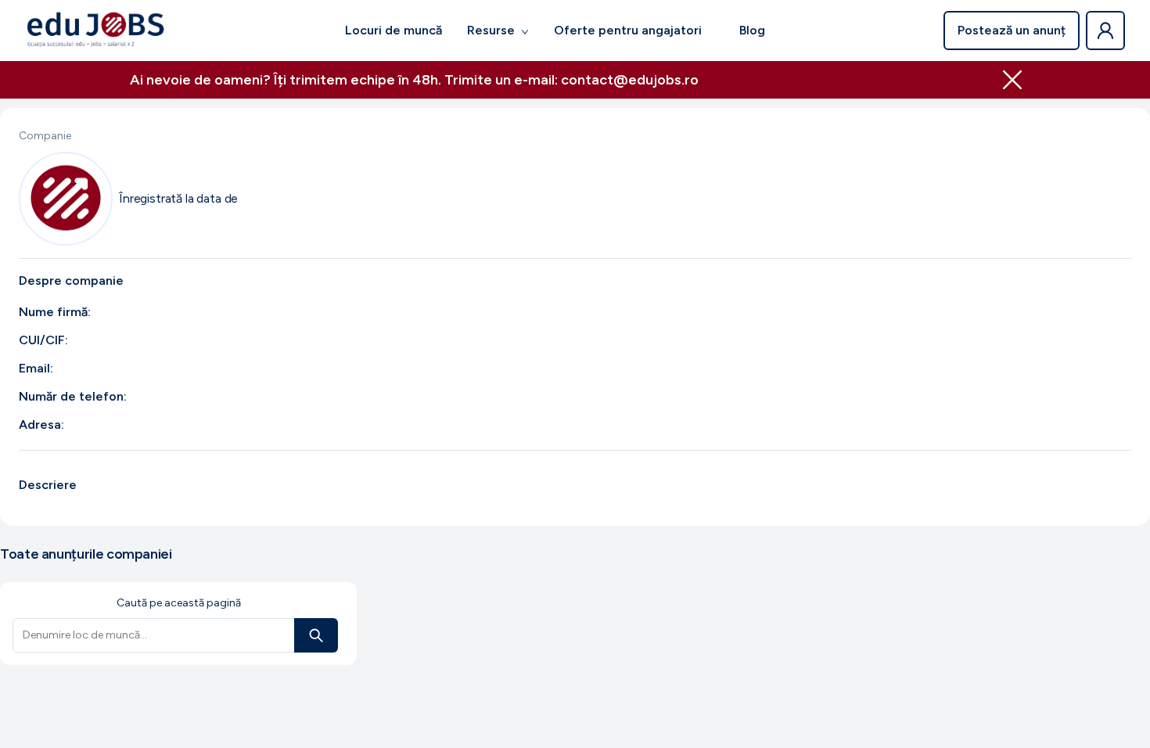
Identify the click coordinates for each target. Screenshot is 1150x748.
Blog (752, 30)
